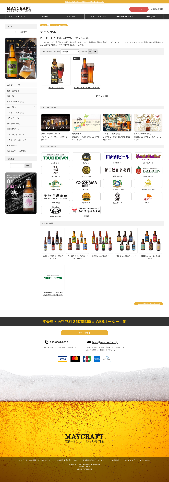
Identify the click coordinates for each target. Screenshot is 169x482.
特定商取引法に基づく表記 (67, 460)
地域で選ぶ (11, 107)
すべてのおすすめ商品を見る (149, 304)
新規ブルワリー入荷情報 (16, 151)
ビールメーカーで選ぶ (124, 17)
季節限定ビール (13, 129)
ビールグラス (12, 145)
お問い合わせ (84, 333)
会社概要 (32, 460)
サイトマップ (129, 460)
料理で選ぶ (71, 17)
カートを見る (150, 17)
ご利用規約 (114, 460)
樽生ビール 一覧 (13, 124)
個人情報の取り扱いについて (94, 460)
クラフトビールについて (18, 17)
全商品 (44, 25)
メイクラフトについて (15, 135)
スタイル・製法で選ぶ (97, 17)
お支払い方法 (46, 460)
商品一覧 (44, 17)
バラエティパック (14, 118)
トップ (21, 460)
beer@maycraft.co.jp (105, 342)
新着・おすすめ (13, 91)
